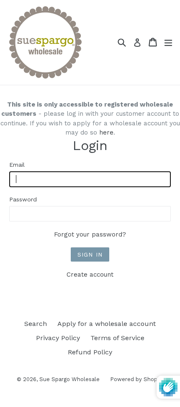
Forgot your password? (90, 234)
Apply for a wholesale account (106, 324)
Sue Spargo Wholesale (69, 379)
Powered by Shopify (137, 379)
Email (17, 164)
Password (23, 199)
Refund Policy (90, 352)
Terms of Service (117, 338)
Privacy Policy (58, 338)
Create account (90, 274)
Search (35, 324)
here (106, 132)
